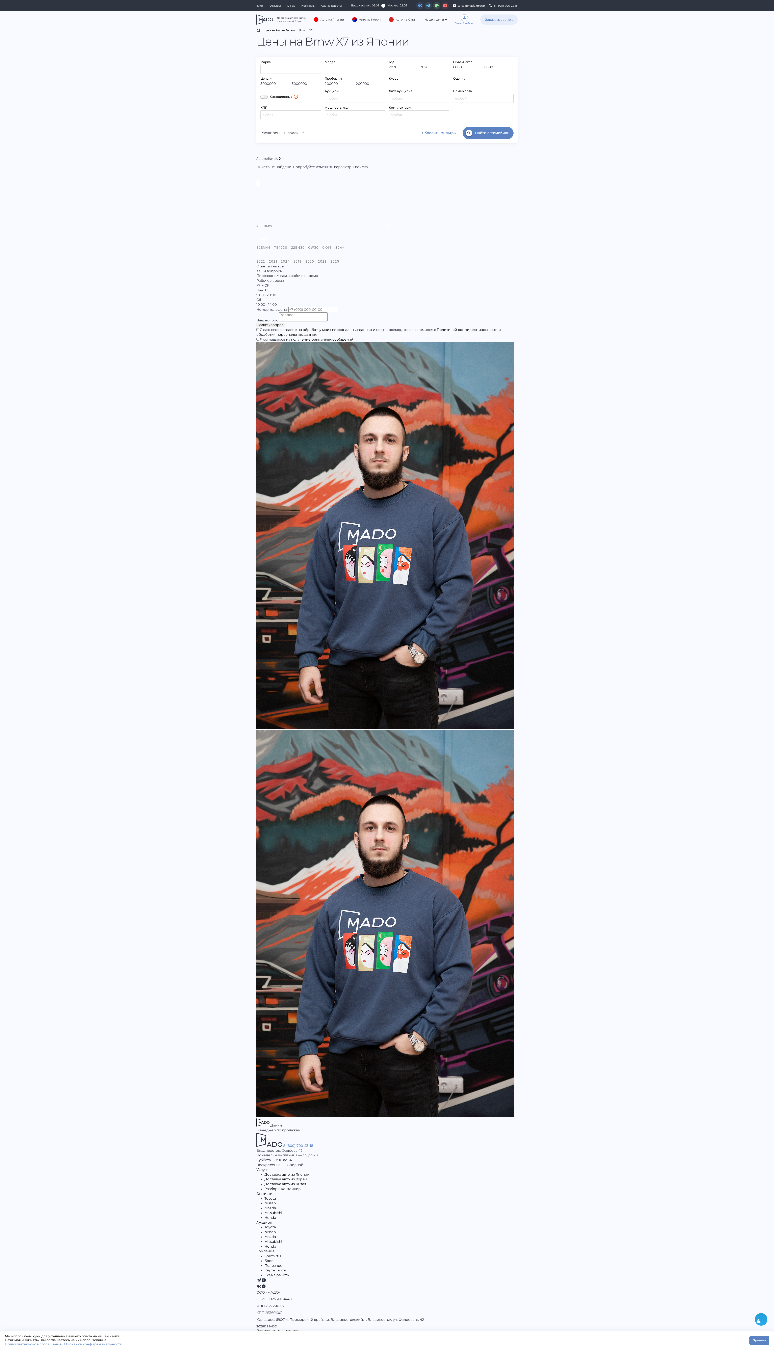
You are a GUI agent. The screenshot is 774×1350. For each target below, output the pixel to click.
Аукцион (332, 90)
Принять (759, 1340)
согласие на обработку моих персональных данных (326, 330)
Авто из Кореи (370, 19)
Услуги (262, 1170)
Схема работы (331, 5)
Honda (270, 1218)
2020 (309, 261)
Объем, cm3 (462, 61)
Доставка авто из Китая (285, 1184)
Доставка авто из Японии (287, 1174)
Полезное (273, 1266)
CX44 (326, 247)
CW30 (313, 247)
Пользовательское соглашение (280, 1330)
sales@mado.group (471, 5)
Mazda (270, 1208)
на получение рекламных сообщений (320, 339)
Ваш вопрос (267, 320)
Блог (259, 5)
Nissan (270, 1203)
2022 (260, 261)
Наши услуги (434, 19)
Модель (331, 61)
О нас (291, 5)
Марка (265, 61)
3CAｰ (339, 247)
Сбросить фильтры (439, 133)
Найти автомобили (492, 133)
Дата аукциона (400, 90)
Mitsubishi (273, 1213)
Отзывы (275, 5)
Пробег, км (333, 78)
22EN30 (298, 247)
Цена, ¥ (266, 78)
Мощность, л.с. (336, 107)
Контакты (308, 5)
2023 (322, 261)
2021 (273, 261)
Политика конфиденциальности (93, 1344)
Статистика (266, 1194)
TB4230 (280, 247)
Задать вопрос (271, 325)
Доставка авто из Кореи (285, 1179)
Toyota (270, 1198)
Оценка (459, 78)
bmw (268, 226)
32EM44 (263, 247)
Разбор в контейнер (282, 1189)
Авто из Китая (406, 19)
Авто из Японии (332, 19)
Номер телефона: (272, 310)
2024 (285, 261)
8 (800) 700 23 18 (506, 5)
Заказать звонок (499, 20)
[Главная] (258, 30)
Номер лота (462, 90)
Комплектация (400, 107)
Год (391, 61)
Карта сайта (275, 1270)
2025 (334, 261)
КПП (263, 107)
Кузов (393, 78)
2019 (297, 261)
